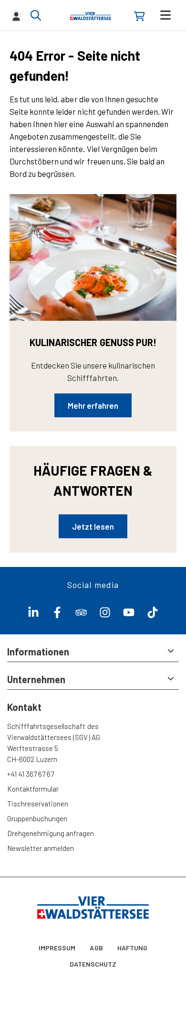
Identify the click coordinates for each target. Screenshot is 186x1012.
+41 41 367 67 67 (30, 774)
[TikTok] (153, 615)
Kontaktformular (33, 788)
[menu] (165, 15)
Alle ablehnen (93, 966)
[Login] (16, 15)
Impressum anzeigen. (70, 920)
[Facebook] (57, 615)
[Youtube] (129, 615)
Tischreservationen (37, 803)
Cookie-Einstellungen (93, 939)
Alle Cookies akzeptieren (93, 994)
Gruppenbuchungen (37, 818)
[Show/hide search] (36, 15)
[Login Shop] (139, 16)
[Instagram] (105, 615)
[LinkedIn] (33, 615)
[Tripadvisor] (81, 615)
